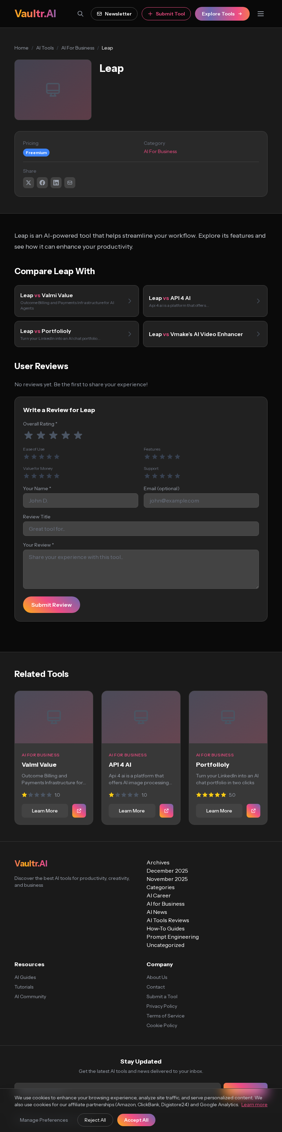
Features (152, 449)
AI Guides (25, 977)
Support (151, 468)
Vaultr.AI (35, 13)
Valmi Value (39, 764)
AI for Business (166, 903)
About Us (157, 977)
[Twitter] (28, 182)
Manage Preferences (44, 1120)
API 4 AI (120, 764)
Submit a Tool (162, 996)
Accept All (136, 1120)
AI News (157, 911)
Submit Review (51, 604)
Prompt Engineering (173, 936)
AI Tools (45, 48)
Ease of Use (33, 449)
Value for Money (38, 468)
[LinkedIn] (56, 182)
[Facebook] (42, 182)
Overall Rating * (40, 424)
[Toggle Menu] (261, 14)
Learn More (45, 811)
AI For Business (77, 48)
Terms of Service (166, 1016)
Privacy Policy (162, 1006)
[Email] (69, 182)
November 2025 (167, 878)
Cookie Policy (162, 1025)
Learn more (254, 1104)
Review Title (37, 517)
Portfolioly (212, 764)
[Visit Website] (79, 811)
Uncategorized (165, 944)
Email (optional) (162, 488)
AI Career (159, 895)
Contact (156, 987)
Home (21, 48)
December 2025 (167, 870)
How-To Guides (166, 928)
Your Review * (38, 545)
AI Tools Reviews (168, 920)
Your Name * (37, 488)
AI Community (30, 996)
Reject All (95, 1120)
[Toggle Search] (80, 14)
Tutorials (23, 987)
